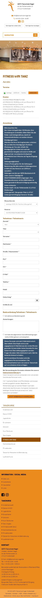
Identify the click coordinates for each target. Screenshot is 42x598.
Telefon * (6, 282)
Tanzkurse (8, 405)
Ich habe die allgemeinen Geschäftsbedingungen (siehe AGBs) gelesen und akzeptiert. (21, 336)
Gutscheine (7, 482)
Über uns (6, 479)
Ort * (4, 267)
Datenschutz (7, 596)
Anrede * (6, 221)
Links (4, 488)
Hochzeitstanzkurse (9, 444)
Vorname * (6, 236)
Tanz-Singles (7, 435)
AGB (20, 593)
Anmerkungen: (8, 319)
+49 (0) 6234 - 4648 (21, 18)
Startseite (8, 593)
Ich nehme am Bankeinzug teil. (15, 316)
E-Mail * (5, 274)
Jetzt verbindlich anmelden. (21, 396)
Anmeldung (33, 92)
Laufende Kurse (8, 457)
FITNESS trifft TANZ (9, 440)
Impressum (35, 596)
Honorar (7, 209)
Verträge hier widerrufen (13, 25)
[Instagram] (22, 21)
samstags (9, 93)
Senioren (6, 427)
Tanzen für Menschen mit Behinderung (15, 452)
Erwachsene (7, 422)
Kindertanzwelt (8, 410)
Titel (4, 229)
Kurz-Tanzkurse (8, 431)
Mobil (5, 289)
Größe (7, 305)
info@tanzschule (22, 16)
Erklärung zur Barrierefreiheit (21, 596)
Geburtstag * (7, 297)
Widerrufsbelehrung (29, 593)
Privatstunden (7, 448)
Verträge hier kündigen (32, 25)
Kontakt (15, 593)
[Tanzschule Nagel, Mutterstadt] (11, 6)
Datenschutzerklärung (11, 372)
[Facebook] (19, 21)
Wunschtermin (9, 201)
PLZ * (5, 259)
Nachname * (7, 244)
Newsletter (6, 485)
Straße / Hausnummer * (11, 251)
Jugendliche (7, 418)
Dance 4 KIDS (7, 414)
